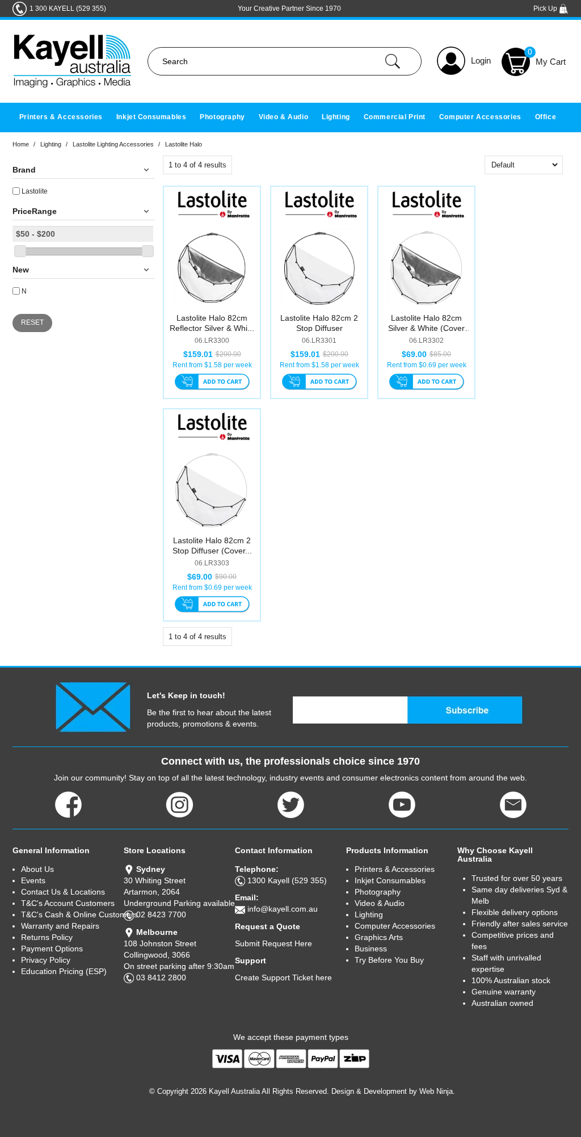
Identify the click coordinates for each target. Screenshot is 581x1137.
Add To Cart (212, 382)
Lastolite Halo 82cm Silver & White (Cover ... (426, 328)
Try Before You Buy (389, 959)
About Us (37, 869)
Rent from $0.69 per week (426, 365)
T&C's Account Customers (68, 903)
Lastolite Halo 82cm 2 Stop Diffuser (319, 323)
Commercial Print (395, 117)
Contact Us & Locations (63, 891)
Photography (222, 117)
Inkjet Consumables (151, 117)
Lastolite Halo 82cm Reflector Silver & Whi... (212, 323)
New (20, 269)
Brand (24, 169)
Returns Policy (47, 937)
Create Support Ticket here (283, 977)
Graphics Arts (379, 937)
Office (546, 117)
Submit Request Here (273, 943)
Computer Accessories (480, 117)
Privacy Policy (45, 959)
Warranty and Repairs (60, 925)
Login (481, 60)
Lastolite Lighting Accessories (113, 144)
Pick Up (546, 8)
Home (20, 144)
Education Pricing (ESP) (64, 971)
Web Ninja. (437, 1091)
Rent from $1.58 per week (212, 365)
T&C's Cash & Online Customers (72, 914)
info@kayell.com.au (282, 908)
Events (33, 880)
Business (371, 948)
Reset (32, 322)
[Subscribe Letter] (93, 706)
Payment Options (52, 948)
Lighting (336, 117)
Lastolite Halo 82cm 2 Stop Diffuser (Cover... (212, 545)
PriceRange (34, 211)
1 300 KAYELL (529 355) (68, 8)
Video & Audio (284, 117)
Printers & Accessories (61, 117)
